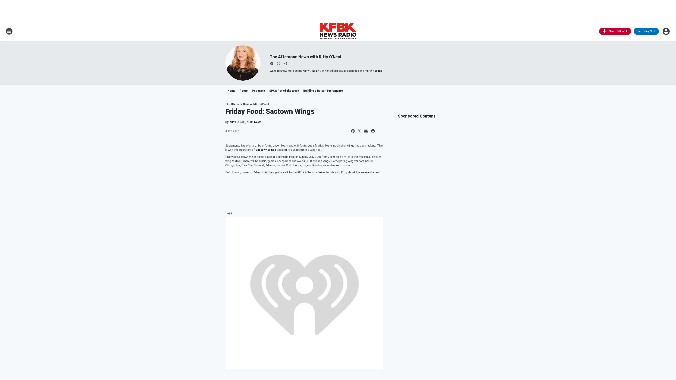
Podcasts (258, 90)
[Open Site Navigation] (9, 31)
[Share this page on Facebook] (352, 131)
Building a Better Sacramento (323, 90)
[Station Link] (338, 31)
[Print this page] (372, 131)
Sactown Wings (265, 149)
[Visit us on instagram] (285, 63)
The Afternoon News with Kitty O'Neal (305, 56)
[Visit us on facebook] (272, 63)
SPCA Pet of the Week (284, 90)
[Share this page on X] (359, 131)
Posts (244, 90)
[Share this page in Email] (366, 131)
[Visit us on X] (278, 63)
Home (231, 90)
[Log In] (666, 31)
